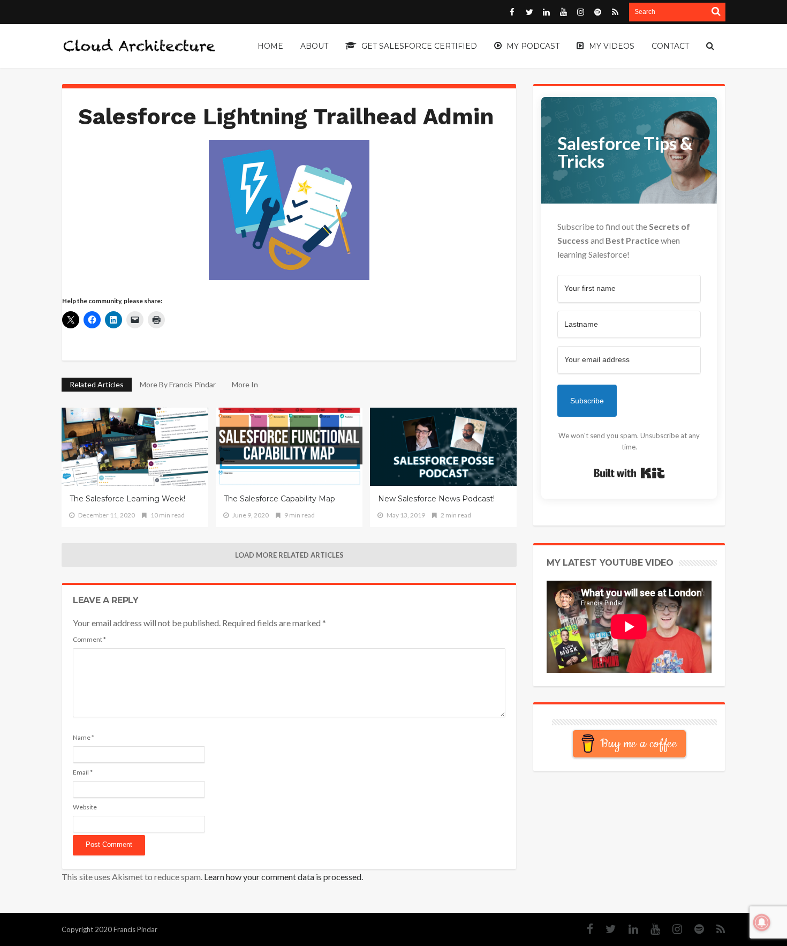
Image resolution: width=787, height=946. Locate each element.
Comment (89, 639)
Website (85, 807)
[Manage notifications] (761, 922)
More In (246, 384)
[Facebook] (584, 929)
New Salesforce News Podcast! (436, 499)
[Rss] (715, 929)
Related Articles (97, 384)
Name (83, 737)
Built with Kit (629, 473)
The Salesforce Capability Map (279, 499)
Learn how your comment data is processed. (283, 877)
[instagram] (672, 929)
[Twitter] (605, 929)
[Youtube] (650, 929)
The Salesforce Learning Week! (127, 499)
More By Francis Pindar (178, 384)
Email (83, 772)
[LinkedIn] (628, 929)
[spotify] (694, 929)
